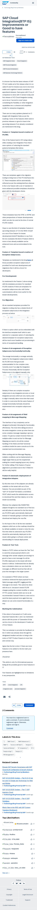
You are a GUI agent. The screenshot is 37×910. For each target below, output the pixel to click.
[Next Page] (20, 757)
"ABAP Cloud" (10, 741)
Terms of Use (28, 889)
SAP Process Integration (9, 65)
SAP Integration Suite (9, 61)
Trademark (9, 900)
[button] (10, 55)
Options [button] (17, 44)
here (29, 260)
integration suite (7, 689)
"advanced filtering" (8, 748)
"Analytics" (18, 751)
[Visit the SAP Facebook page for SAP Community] (13, 883)
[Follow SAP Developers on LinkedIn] (24, 883)
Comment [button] (29, 705)
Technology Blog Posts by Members (13, 7)
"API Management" (8, 754)
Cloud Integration (22, 61)
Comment (9, 728)
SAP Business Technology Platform (12, 73)
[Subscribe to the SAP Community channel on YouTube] (20, 883)
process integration (20, 689)
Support (27, 900)
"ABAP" (5, 745)
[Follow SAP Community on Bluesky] (17, 883)
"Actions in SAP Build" (16, 745)
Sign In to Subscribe (25, 40)
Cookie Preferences (9, 905)
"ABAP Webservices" (23, 741)
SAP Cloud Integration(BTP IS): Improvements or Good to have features (17, 24)
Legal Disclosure (27, 894)
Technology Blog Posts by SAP (14, 785)
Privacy (9, 889)
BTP (4, 685)
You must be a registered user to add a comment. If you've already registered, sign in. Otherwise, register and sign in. (17, 721)
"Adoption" (28, 745)
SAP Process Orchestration (10, 69)
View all (5, 873)
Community (14, 3)
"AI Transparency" (22, 748)
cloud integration (13, 685)
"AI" (32, 748)
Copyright (9, 894)
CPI (21, 685)
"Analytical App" (7, 751)
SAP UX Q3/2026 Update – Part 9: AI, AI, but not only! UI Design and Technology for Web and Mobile (17, 780)
